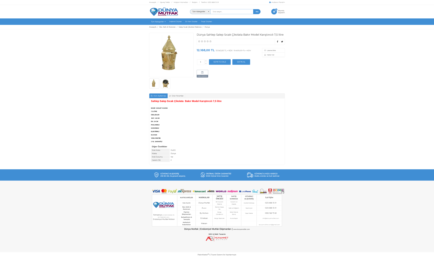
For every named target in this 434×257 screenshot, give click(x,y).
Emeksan (204, 218)
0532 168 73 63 (271, 213)
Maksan (204, 223)
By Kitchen (204, 213)
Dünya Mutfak (204, 203)
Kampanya (157, 215)
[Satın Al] (241, 62)
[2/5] (200, 41)
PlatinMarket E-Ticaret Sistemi (210, 255)
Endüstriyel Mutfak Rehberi (164, 219)
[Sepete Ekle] (220, 62)
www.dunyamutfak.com (241, 229)
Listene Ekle (271, 50)
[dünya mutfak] (164, 16)
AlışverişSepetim (281, 12)
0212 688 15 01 (270, 203)
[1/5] (199, 41)
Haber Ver (270, 55)
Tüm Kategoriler (157, 22)
